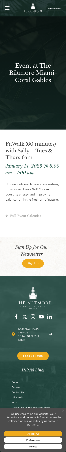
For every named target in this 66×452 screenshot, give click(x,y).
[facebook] (16, 316)
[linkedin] (49, 316)
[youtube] (41, 316)
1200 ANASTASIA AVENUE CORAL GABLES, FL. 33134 (29, 334)
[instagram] (33, 316)
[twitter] (24, 316)
